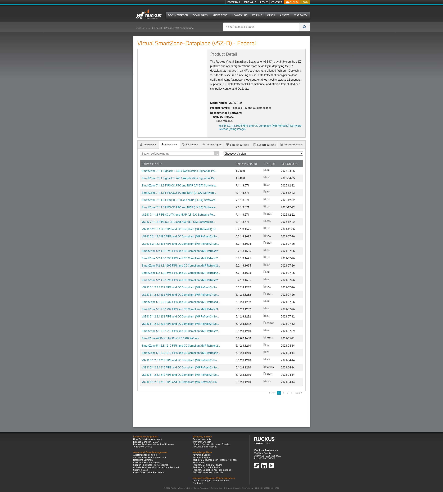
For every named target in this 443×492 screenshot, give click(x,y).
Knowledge (220, 15)
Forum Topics (214, 144)
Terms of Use (216, 488)
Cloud (294, 2)
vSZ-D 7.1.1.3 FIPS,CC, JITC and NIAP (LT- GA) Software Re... (178, 222)
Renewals (249, 2)
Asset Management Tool (145, 455)
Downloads (200, 15)
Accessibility (247, 488)
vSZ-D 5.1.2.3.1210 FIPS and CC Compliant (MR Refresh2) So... (180, 360)
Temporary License (142, 447)
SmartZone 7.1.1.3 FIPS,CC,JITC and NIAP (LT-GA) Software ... (179, 192)
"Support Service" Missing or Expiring (211, 444)
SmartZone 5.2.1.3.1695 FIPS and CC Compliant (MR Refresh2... (181, 251)
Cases (271, 15)
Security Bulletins (239, 144)
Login (304, 2)
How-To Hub (239, 15)
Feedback (198, 483)
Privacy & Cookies (232, 488)
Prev (272, 392)
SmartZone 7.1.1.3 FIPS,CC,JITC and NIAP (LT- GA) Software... (179, 185)
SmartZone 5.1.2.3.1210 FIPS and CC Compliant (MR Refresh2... (181, 331)
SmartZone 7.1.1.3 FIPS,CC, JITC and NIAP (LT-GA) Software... (179, 200)
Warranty (301, 15)
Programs (233, 2)
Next (297, 392)
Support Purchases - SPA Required (150, 465)
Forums (257, 15)
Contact (276, 2)
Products (141, 28)
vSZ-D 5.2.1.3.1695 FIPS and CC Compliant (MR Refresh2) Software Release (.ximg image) (260, 127)
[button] (304, 27)
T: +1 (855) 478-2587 (264, 458)
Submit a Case (140, 470)
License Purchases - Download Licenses (153, 444)
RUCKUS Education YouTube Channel (212, 470)
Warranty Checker (202, 442)
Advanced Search (293, 144)
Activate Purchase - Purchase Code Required (156, 467)
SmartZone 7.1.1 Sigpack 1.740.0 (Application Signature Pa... (179, 171)
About (264, 2)
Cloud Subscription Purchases (148, 472)
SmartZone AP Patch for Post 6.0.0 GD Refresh (170, 338)
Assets (284, 15)
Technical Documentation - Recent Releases (215, 460)
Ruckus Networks (266, 450)
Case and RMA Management (147, 462)
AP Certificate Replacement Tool (149, 457)
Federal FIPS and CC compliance (173, 28)
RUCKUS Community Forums (207, 465)
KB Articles (192, 144)
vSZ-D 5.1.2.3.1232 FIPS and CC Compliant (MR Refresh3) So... (180, 287)
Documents (149, 144)
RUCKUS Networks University (208, 472)
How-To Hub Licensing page (147, 439)
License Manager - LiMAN (146, 442)
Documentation (178, 15)
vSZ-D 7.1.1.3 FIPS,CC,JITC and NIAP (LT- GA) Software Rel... (178, 214)
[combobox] (261, 27)
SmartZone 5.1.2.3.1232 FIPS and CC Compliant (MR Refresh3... (181, 302)
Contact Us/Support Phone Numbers (211, 480)
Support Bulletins (266, 144)
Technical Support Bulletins (206, 467)
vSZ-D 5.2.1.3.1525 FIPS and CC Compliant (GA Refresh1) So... (180, 229)
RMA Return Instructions (205, 447)
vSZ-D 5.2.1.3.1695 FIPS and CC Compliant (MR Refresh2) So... (180, 236)
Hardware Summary (143, 460)
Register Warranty (202, 439)
